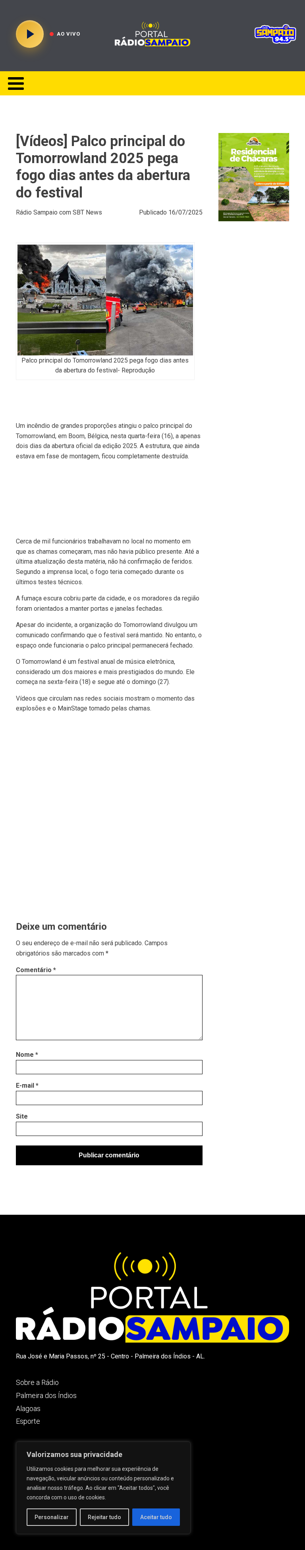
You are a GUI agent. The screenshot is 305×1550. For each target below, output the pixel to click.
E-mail (27, 1085)
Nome (27, 1054)
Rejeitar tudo (104, 1517)
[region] (103, 1488)
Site (22, 1116)
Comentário (36, 970)
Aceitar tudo (156, 1517)
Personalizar (52, 1517)
